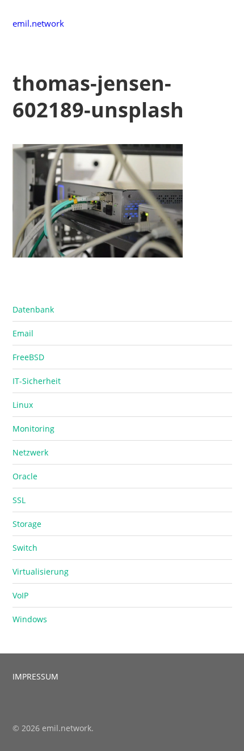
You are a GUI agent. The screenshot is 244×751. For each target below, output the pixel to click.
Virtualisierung (40, 571)
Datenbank (33, 309)
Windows (29, 619)
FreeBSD (28, 357)
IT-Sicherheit (36, 381)
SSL (19, 500)
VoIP (20, 595)
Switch (24, 547)
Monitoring (33, 428)
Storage (26, 523)
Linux (22, 404)
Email (22, 333)
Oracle (24, 476)
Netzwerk (30, 452)
